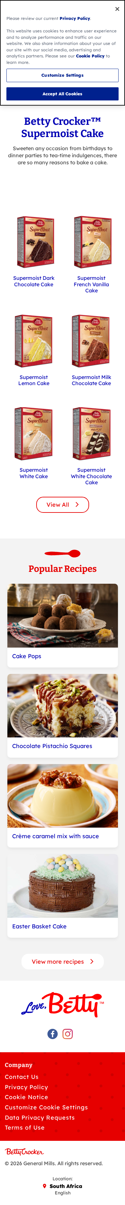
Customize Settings (62, 75)
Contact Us (22, 1076)
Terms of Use (25, 1127)
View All (58, 504)
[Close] (117, 9)
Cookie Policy (90, 55)
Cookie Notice (26, 1097)
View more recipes (59, 961)
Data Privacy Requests (40, 1117)
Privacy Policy (26, 1087)
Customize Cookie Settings (46, 1107)
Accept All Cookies (62, 93)
